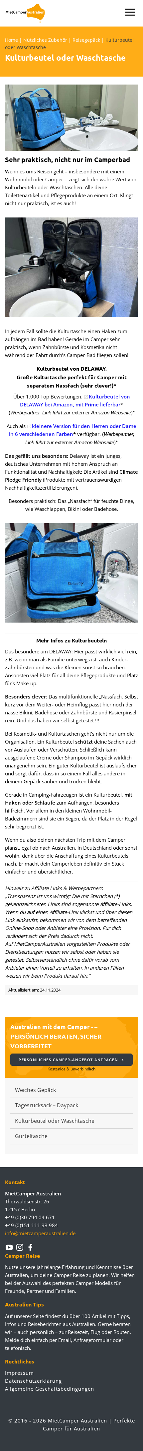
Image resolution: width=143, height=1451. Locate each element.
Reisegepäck (86, 40)
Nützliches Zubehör (45, 40)
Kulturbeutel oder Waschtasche (54, 1120)
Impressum (19, 1372)
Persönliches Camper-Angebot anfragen (69, 1059)
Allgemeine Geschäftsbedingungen (49, 1388)
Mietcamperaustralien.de (29, 13)
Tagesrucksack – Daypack (46, 1105)
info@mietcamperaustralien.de (40, 1233)
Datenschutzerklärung (33, 1380)
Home (11, 40)
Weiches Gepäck (35, 1090)
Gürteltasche (31, 1136)
